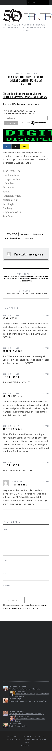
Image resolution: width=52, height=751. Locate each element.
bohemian (38, 234)
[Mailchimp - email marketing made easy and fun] (34, 125)
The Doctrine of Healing (17, 726)
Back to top (25, 745)
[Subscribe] (24, 146)
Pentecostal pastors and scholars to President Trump (28, 701)
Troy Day (7, 103)
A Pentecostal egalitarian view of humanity (24, 689)
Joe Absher (19, 484)
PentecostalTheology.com (26, 103)
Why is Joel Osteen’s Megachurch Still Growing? (26, 714)
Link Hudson (11, 377)
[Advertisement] (26, 53)
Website (6, 586)
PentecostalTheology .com (28, 254)
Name (5, 561)
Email (5, 573)
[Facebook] (7, 146)
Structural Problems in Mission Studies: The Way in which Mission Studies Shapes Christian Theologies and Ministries (26, 277)
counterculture (12, 238)
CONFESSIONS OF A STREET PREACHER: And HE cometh (26, 292)
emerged (28, 238)
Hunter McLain (12, 396)
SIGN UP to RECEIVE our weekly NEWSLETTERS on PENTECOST (20, 112)
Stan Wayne (10, 318)
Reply (46, 315)
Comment (8, 530)
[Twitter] (15, 146)
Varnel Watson (13, 351)
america (25, 234)
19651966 (12, 234)
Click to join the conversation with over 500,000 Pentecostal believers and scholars (25, 95)
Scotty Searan (13, 429)
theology (19, 73)
